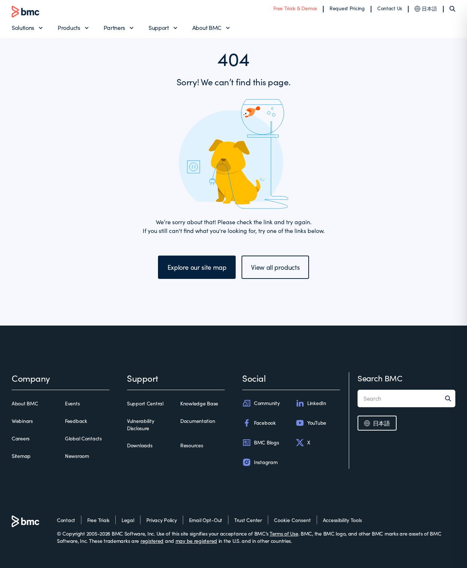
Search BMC (380, 378)
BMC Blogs (266, 442)
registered (151, 540)
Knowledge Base (199, 403)
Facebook (265, 422)
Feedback (76, 420)
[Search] (452, 9)
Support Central (145, 403)
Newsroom (77, 455)
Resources (191, 445)
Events (72, 403)
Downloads (139, 445)
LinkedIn (316, 403)
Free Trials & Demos (295, 8)
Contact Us (389, 8)
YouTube (316, 422)
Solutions (23, 27)
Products (69, 27)
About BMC (206, 27)
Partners (114, 27)
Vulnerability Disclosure (140, 424)
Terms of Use (284, 533)
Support (158, 27)
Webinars (22, 420)
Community (266, 403)
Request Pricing (347, 8)
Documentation (197, 420)
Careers (21, 438)
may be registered (196, 540)
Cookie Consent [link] (292, 520)
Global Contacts (83, 438)
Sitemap (21, 455)
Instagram (265, 462)
